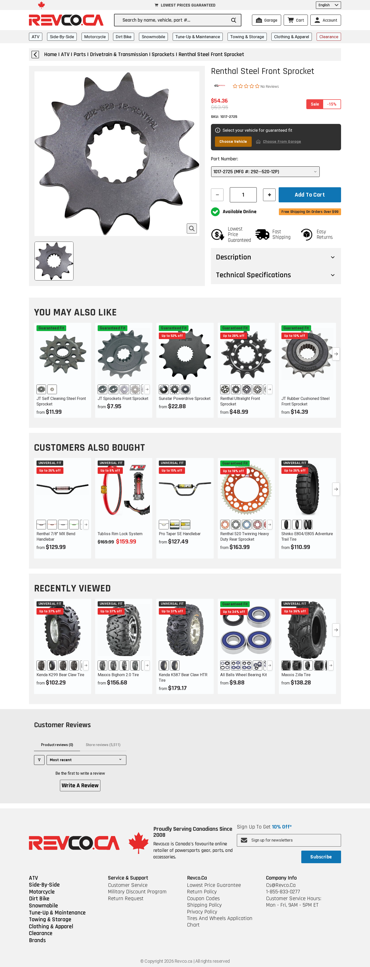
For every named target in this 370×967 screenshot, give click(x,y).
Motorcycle (95, 36)
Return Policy (202, 892)
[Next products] (336, 353)
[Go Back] (35, 54)
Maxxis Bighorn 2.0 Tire (118, 674)
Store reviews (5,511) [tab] (103, 745)
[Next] (147, 389)
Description (233, 257)
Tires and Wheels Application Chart (219, 922)
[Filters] (39, 760)
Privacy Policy (202, 912)
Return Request (125, 898)
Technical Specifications (253, 275)
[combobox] (175, 20)
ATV (36, 36)
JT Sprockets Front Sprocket (123, 398)
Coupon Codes (203, 898)
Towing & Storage (247, 36)
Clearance (328, 36)
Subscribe (321, 857)
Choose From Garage (282, 141)
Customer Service (127, 885)
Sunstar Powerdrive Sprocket (184, 398)
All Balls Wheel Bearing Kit (243, 674)
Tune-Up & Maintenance (197, 36)
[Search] (234, 20)
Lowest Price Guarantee (214, 885)
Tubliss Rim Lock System (120, 533)
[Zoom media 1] (192, 228)
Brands (37, 940)
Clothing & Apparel (291, 36)
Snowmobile (153, 36)
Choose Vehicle (233, 141)
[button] (247, 86)
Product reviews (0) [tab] (57, 745)
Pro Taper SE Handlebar (180, 533)
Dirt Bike (123, 36)
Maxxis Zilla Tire (296, 674)
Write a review (80, 785)
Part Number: (224, 159)
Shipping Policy (204, 905)
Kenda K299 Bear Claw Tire (60, 674)
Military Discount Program (137, 892)
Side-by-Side (62, 36)
